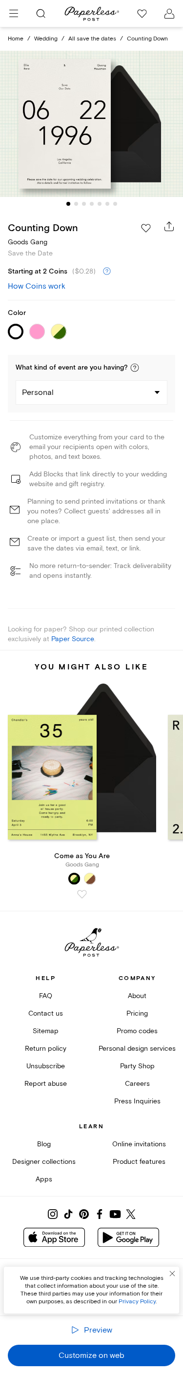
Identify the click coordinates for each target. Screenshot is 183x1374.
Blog (44, 1144)
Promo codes (137, 1031)
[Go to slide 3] (84, 204)
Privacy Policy (137, 1301)
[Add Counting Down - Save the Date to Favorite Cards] (146, 228)
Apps (44, 1179)
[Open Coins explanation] (106, 271)
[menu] (13, 14)
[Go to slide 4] (92, 204)
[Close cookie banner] (172, 1273)
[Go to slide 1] (68, 204)
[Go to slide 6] (107, 204)
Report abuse (45, 1084)
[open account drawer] (169, 14)
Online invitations (139, 1144)
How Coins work (36, 286)
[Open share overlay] (169, 226)
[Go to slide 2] (76, 204)
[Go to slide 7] (115, 204)
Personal (38, 392)
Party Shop (137, 1066)
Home (15, 38)
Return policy (45, 1048)
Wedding (46, 38)
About (137, 996)
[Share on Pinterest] (84, 1214)
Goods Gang (27, 242)
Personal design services (137, 1048)
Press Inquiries (137, 1101)
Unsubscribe (45, 1066)
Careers (137, 1084)
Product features (139, 1162)
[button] (135, 368)
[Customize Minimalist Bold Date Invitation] (92, 124)
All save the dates (92, 38)
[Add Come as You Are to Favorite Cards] (82, 894)
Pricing (137, 1013)
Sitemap (46, 1031)
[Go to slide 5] (100, 204)
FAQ (45, 996)
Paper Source (72, 639)
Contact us (45, 1013)
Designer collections (44, 1162)
